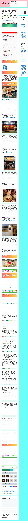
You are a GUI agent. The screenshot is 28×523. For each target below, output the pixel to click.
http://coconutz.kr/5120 (8, 152)
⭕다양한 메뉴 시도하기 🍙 (6, 55)
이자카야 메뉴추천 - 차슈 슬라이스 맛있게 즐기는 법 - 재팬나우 (23, 57)
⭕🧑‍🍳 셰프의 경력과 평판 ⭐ (7, 51)
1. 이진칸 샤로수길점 (6, 39)
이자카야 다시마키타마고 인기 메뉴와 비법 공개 (23, 66)
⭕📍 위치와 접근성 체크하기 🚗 (7, 50)
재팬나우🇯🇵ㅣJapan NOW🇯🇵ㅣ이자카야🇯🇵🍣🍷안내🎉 (9, 47)
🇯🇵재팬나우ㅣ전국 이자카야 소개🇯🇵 (14, 5)
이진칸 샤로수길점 (6, 40)
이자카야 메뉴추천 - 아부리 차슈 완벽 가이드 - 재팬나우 (23, 68)
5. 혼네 (4, 45)
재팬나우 (7, 3)
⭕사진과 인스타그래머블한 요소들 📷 (8, 54)
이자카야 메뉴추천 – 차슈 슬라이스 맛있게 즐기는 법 (23, 27)
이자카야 (3, 489)
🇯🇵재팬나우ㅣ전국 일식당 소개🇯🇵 (14, 3)
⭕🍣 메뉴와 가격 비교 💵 (6, 52)
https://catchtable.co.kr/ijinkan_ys (10, 117)
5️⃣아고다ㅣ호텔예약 (4, 69)
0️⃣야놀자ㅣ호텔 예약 (4, 64)
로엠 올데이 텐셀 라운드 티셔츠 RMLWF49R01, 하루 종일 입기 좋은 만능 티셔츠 (23, 32)
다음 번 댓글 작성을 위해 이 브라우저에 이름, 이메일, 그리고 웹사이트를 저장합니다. (10, 515)
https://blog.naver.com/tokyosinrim (10, 220)
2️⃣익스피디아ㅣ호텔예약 (5, 66)
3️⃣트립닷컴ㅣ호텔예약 (4, 67)
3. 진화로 (5, 42)
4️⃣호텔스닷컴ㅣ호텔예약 (5, 68)
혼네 (5, 46)
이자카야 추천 (11, 490)
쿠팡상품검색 (12, 486)
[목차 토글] (16, 35)
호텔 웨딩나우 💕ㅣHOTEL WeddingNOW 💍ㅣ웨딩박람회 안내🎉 (9, 48)
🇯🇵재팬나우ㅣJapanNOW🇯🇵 (13, 1)
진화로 (5, 43)
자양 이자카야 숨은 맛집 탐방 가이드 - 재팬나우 (23, 51)
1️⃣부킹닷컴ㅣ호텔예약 (4, 65)
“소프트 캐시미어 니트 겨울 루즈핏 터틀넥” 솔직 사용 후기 (23, 22)
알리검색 (15, 486)
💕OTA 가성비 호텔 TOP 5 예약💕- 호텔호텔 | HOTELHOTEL (8, 36)
